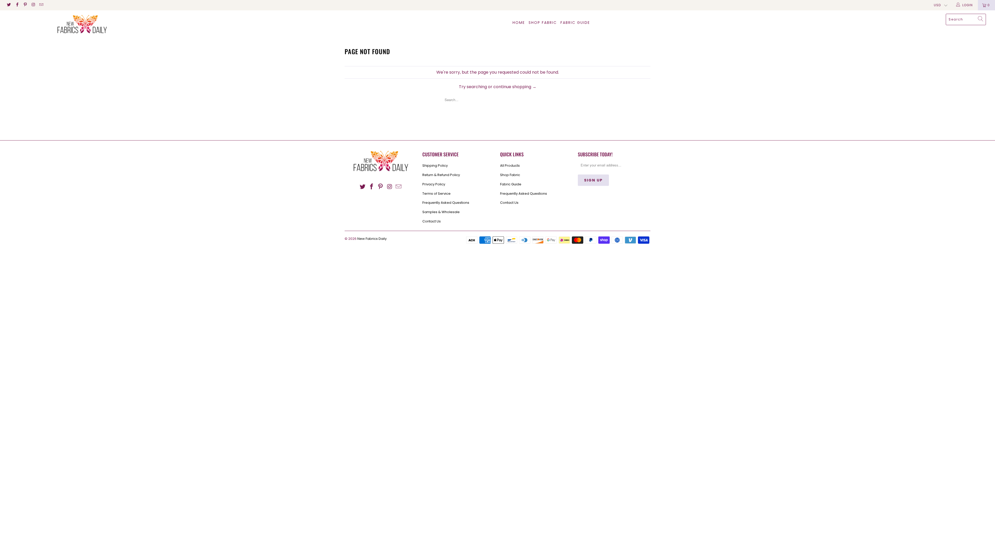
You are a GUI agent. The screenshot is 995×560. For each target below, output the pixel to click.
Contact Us (431, 221)
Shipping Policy (435, 165)
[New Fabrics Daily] (82, 24)
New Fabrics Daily (372, 238)
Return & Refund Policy (441, 174)
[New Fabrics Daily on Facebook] (17, 5)
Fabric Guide (510, 184)
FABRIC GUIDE (575, 22)
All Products (510, 165)
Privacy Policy (433, 184)
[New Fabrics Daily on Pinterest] (25, 5)
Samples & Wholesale (441, 211)
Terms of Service (436, 193)
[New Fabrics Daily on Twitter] (8, 5)
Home (519, 22)
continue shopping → (514, 87)
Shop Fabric (543, 22)
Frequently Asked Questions (445, 202)
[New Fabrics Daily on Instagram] (33, 5)
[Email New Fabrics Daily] (41, 5)
